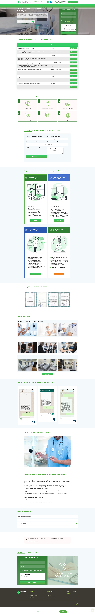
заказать (73, 48)
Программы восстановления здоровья (31, 340)
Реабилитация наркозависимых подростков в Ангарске (40, 539)
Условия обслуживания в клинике (29, 357)
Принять (63, 611)
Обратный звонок (73, 2)
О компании (49, 594)
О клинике (65, 5)
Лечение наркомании (51, 5)
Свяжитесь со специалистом (25, 21)
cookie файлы (37, 611)
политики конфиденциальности (68, 21)
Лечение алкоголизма (22, 5)
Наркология (37, 5)
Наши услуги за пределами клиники (30, 321)
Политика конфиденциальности (51, 596)
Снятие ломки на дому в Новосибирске (51, 538)
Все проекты (47, 374)
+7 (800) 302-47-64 (37, 1)
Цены (76, 5)
